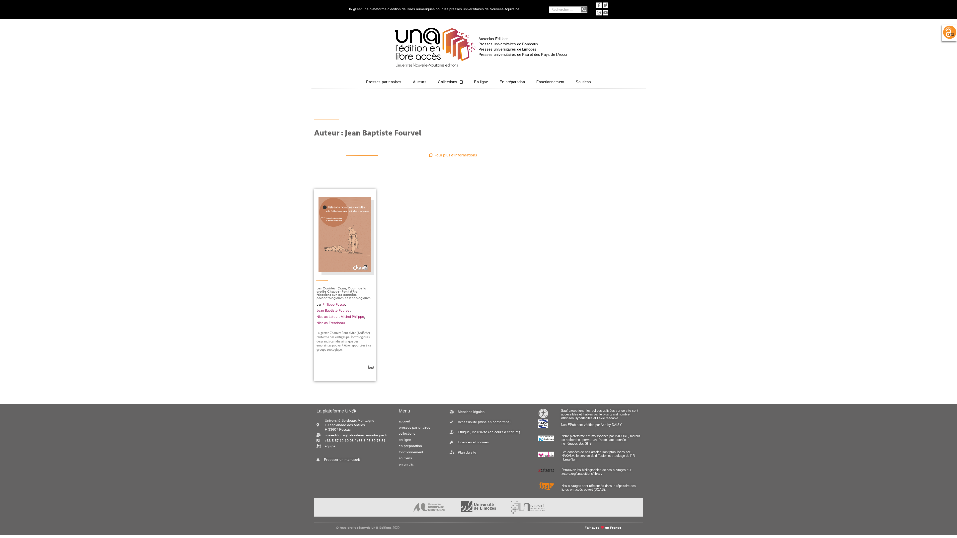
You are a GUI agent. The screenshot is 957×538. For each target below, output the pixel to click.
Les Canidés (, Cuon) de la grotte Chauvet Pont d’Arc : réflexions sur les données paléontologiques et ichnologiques (344, 293)
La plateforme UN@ (336, 410)
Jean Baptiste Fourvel (333, 310)
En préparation (512, 82)
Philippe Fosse (333, 304)
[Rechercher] (584, 9)
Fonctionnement (550, 82)
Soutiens (583, 82)
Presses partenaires (383, 82)
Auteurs (420, 82)
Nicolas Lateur (328, 317)
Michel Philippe (352, 317)
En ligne (481, 82)
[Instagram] (599, 12)
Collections (447, 82)
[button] (453, 155)
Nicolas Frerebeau (331, 323)
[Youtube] (605, 12)
